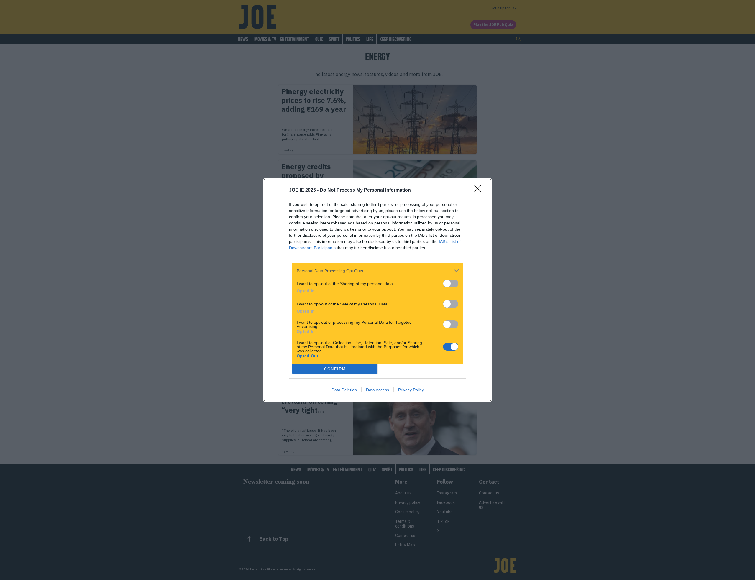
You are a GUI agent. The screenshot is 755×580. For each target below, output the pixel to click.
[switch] (450, 283)
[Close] (479, 190)
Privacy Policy (411, 389)
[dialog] (377, 290)
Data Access (377, 389)
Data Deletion (344, 389)
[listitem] (377, 270)
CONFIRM (335, 369)
